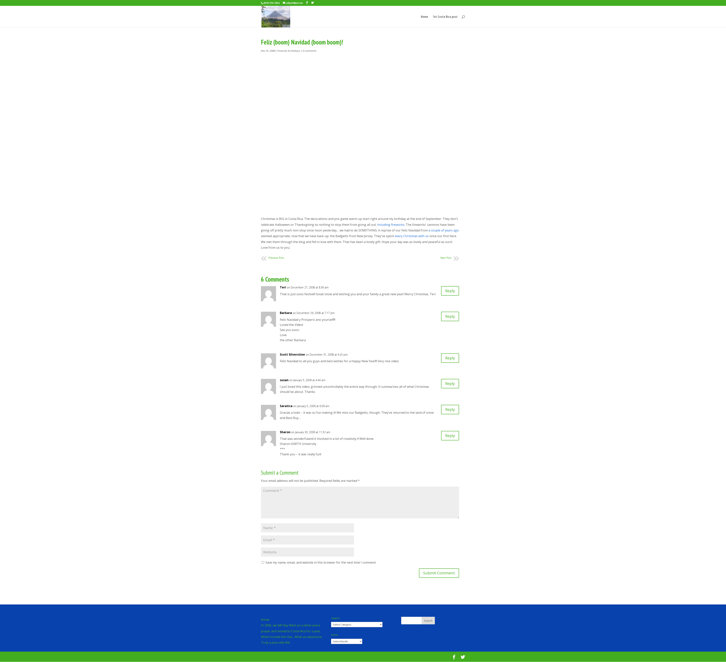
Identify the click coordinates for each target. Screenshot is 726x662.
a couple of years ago (443, 230)
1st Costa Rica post (445, 17)
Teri (283, 287)
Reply (450, 290)
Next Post (446, 257)
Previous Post (276, 257)
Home (424, 17)
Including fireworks (390, 225)
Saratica (286, 406)
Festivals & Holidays (288, 50)
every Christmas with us (412, 236)
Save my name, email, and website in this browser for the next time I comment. (320, 562)
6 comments (309, 50)
